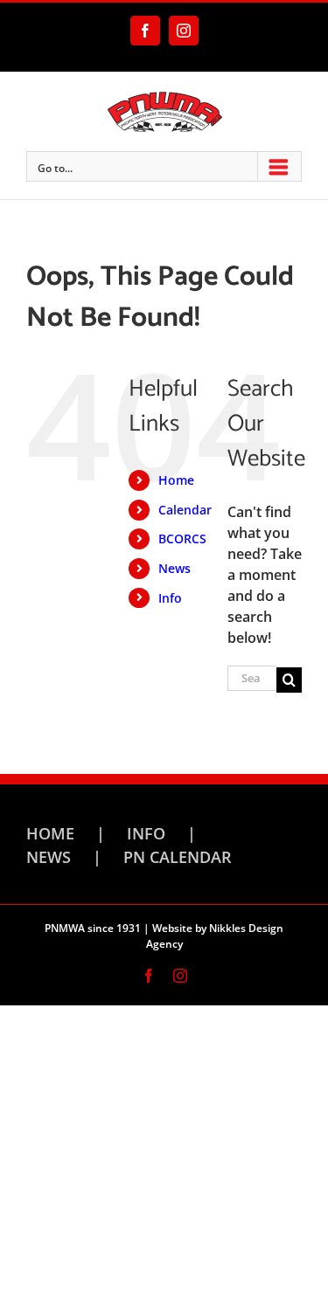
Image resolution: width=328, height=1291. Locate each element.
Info (170, 598)
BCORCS (182, 538)
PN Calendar (177, 856)
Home (176, 480)
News (174, 568)
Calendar (185, 509)
